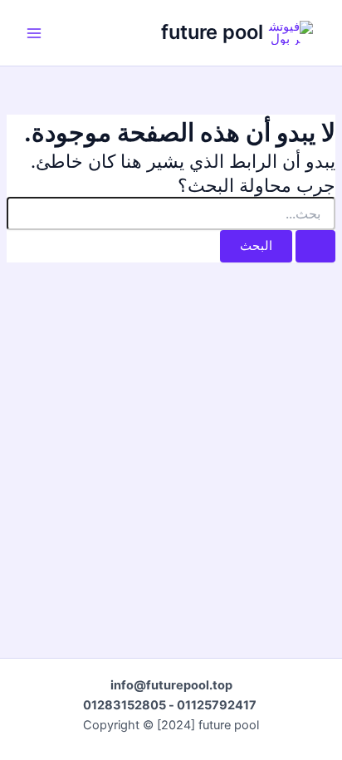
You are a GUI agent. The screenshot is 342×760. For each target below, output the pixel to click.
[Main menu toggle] (34, 33)
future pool (212, 32)
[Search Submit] (315, 246)
